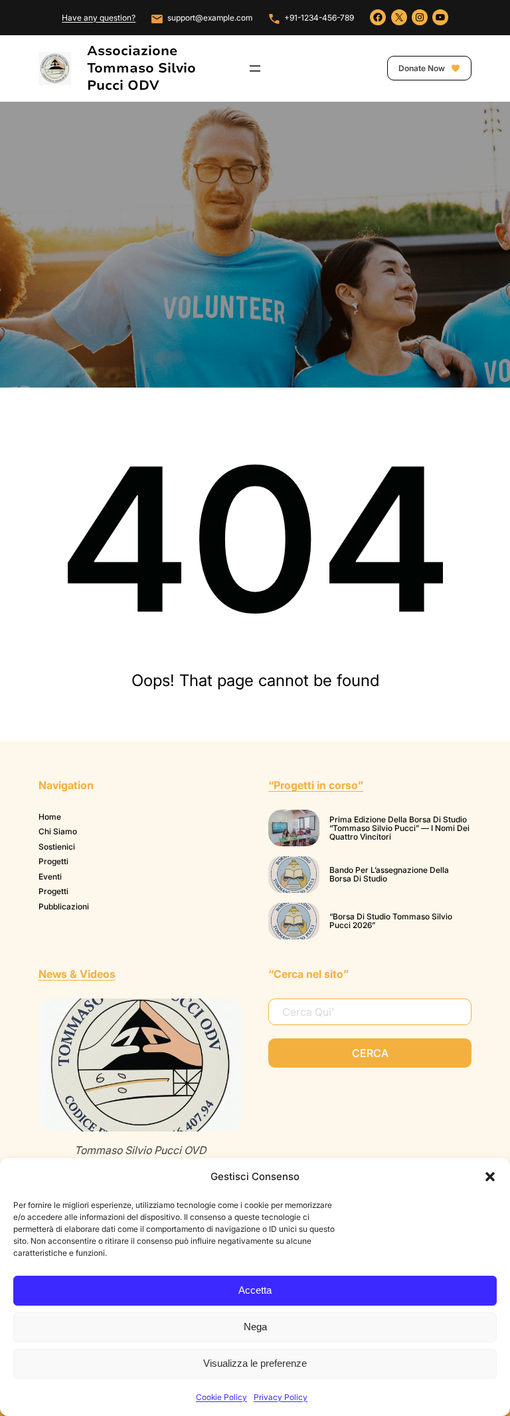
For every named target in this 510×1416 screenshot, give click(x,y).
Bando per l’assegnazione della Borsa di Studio (389, 875)
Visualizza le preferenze (255, 1363)
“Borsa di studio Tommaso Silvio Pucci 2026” (390, 921)
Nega (255, 1326)
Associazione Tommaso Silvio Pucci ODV (141, 68)
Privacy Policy (280, 1397)
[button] (490, 1176)
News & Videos (77, 974)
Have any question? (98, 18)
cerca (370, 1053)
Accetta (255, 1290)
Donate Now (422, 68)
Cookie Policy (221, 1397)
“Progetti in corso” (315, 785)
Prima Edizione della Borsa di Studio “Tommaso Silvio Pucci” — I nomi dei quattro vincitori (399, 828)
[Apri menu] (255, 68)
